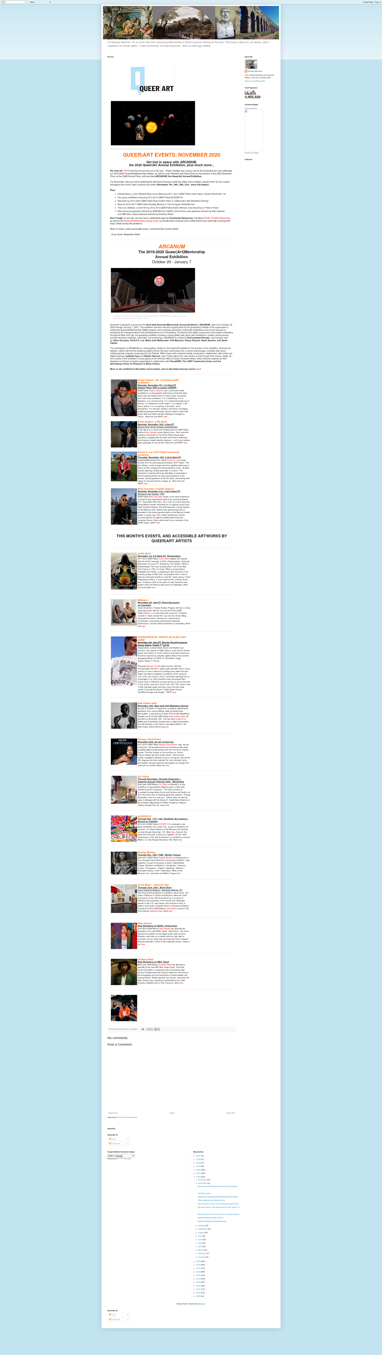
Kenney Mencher (255, 71)
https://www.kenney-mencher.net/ (211, 1200)
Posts (113, 1139)
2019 (198, 1261)
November (202, 1183)
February (202, 1253)
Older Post (231, 1113)
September (203, 1229)
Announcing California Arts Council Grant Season (218, 1186)
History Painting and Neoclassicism (212, 1221)
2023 (198, 1166)
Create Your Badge (251, 153)
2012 (198, 1286)
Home (172, 1113)
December (202, 1180)
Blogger (202, 1304)
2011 (198, 1289)
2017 (198, 1268)
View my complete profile (255, 81)
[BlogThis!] (150, 1029)
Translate (127, 1159)
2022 (198, 1170)
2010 (198, 1293)
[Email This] (147, 1029)
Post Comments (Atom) (127, 1117)
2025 (198, 1159)
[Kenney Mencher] (254, 150)
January (201, 1257)
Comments (115, 1144)
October (201, 1226)
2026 (198, 1156)
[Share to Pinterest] (158, 1029)
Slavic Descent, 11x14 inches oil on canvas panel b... (219, 1214)
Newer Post (113, 1113)
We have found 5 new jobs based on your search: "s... (219, 1207)
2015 (198, 1275)
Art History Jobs (204, 1193)
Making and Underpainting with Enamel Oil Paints (218, 1197)
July (200, 1236)
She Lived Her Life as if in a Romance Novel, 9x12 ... (219, 1204)
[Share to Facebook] (155, 1029)
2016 (198, 1272)
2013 (198, 1282)
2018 (198, 1265)
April (200, 1246)
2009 (198, 1296)
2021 (198, 1173)
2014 (198, 1279)
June (200, 1240)
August (201, 1233)
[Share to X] (153, 1029)
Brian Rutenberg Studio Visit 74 (210, 1218)
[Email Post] (142, 1029)
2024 (198, 1163)
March (201, 1250)
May (200, 1243)
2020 (198, 1177)
